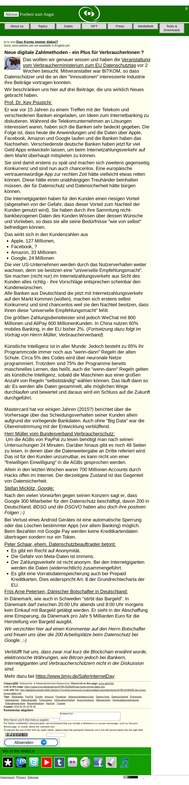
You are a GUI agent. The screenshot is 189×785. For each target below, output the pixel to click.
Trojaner (61, 703)
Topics (42, 26)
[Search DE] (170, 8)
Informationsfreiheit (64, 700)
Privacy (21, 777)
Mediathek (145, 26)
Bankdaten (17, 696)
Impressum (7, 777)
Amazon (49, 696)
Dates (68, 26)
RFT (94, 26)
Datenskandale (29, 700)
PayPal (29, 696)
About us (16, 26)
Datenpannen (12, 700)
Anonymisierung (85, 700)
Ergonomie (136, 696)
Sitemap (33, 777)
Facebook (61, 696)
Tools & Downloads (172, 28)
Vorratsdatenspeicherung (125, 700)
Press (120, 26)
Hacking (50, 703)
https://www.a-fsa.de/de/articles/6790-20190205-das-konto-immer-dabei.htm (64, 686)
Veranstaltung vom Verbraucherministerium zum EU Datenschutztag (86, 62)
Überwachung (103, 700)
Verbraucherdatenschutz (81, 696)
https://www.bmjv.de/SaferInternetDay (75, 676)
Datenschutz (102, 696)
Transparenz (45, 700)
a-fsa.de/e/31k (106, 683)
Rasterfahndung (35, 703)
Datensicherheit (119, 696)
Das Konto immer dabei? (37, 42)
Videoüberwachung (15, 703)
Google (39, 696)
